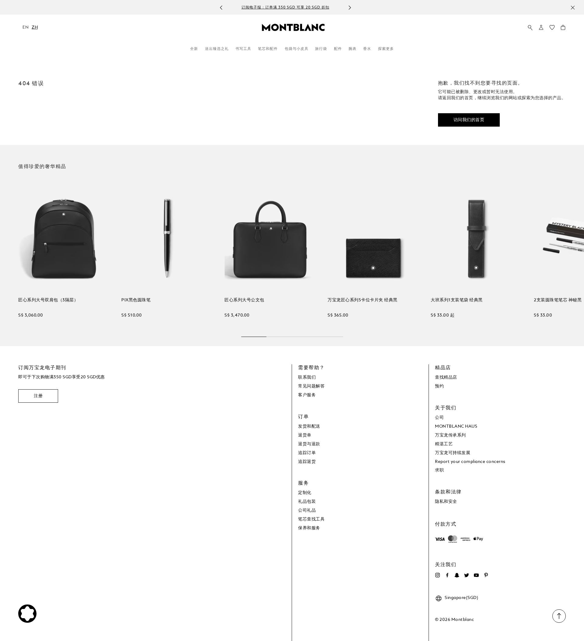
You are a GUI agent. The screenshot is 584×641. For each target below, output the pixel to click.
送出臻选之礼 (217, 49)
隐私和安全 (446, 501)
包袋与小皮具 (296, 49)
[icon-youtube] (476, 575)
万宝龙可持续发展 (452, 453)
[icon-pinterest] (486, 575)
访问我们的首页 (469, 120)
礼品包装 (307, 501)
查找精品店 (446, 377)
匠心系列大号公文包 (244, 300)
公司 (439, 417)
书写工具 (243, 49)
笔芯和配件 (268, 49)
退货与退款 (309, 444)
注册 (38, 396)
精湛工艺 (444, 444)
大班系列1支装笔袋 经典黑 (457, 300)
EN (26, 27)
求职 (439, 470)
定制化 (304, 493)
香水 (367, 49)
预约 (439, 386)
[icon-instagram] (437, 575)
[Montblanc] (293, 27)
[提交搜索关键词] (530, 28)
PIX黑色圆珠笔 (136, 300)
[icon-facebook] (447, 575)
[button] (541, 27)
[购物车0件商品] (563, 29)
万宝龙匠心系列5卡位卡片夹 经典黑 (363, 300)
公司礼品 (307, 510)
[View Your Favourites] (552, 29)
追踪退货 (307, 462)
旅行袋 (321, 49)
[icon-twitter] (466, 575)
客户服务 (307, 395)
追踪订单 (307, 453)
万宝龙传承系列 (450, 435)
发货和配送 (309, 426)
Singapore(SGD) (461, 598)
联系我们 (307, 377)
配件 (338, 49)
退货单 (304, 435)
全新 (194, 49)
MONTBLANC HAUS (456, 426)
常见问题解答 (311, 386)
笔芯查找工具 (311, 519)
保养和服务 (309, 528)
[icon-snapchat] (456, 575)
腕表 (352, 49)
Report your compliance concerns (470, 462)
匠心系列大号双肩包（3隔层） (48, 300)
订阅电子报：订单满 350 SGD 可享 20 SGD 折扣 (285, 7)
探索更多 (386, 49)
